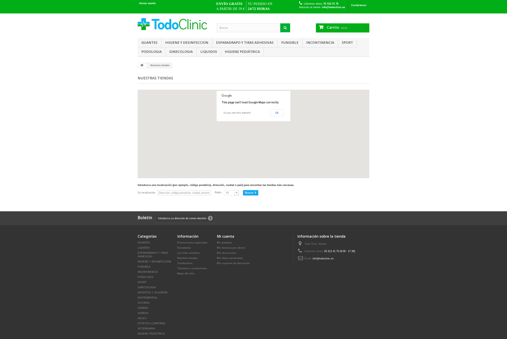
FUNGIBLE (289, 42)
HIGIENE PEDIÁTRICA (242, 51)
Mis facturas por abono (231, 247)
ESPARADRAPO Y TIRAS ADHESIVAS (245, 42)
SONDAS (143, 313)
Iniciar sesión (147, 3)
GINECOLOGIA (181, 51)
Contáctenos (358, 5)
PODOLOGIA (151, 51)
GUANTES (149, 42)
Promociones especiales (192, 242)
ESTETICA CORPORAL (152, 323)
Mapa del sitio (185, 273)
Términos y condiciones (192, 268)
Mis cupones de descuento (233, 263)
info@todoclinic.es (323, 258)
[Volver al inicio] (142, 65)
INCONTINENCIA (320, 42)
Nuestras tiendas (187, 258)
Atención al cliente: (322, 7)
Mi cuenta (225, 236)
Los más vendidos (188, 252)
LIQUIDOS (208, 51)
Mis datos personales (230, 258)
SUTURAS (144, 302)
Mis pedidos (224, 242)
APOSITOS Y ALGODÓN (152, 292)
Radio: (218, 192)
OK (277, 112)
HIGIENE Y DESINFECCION (186, 42)
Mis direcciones (226, 252)
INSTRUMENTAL (148, 297)
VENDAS (143, 308)
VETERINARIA (146, 328)
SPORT (347, 42)
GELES (142, 318)
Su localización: (147, 192)
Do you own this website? (237, 112)
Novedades (184, 247)
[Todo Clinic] (174, 24)
